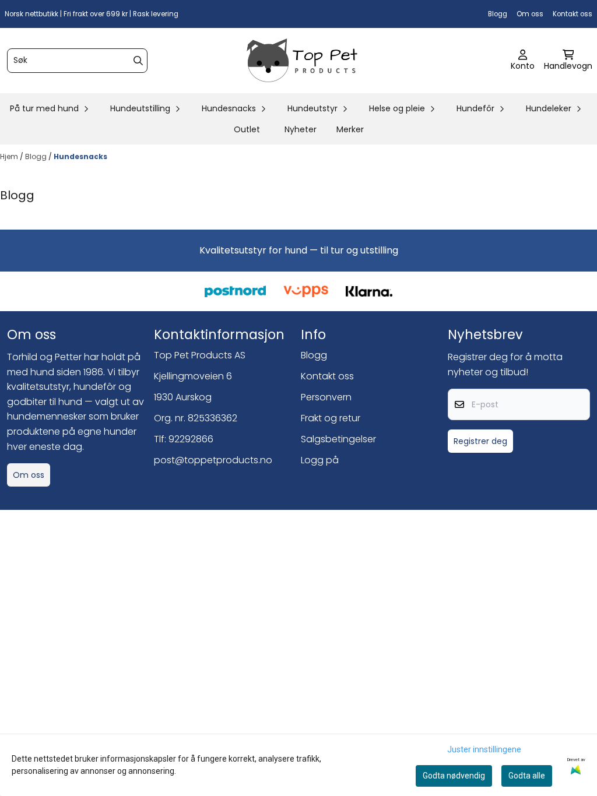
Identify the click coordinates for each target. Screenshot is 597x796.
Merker (350, 129)
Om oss (530, 14)
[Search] (138, 61)
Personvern (326, 397)
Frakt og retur (330, 418)
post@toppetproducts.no (213, 460)
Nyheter (301, 129)
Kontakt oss (572, 14)
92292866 (190, 439)
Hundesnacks (80, 156)
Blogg (497, 14)
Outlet (247, 129)
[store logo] (302, 60)
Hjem (10, 156)
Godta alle (526, 775)
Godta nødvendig (454, 775)
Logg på (320, 460)
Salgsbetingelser (338, 439)
